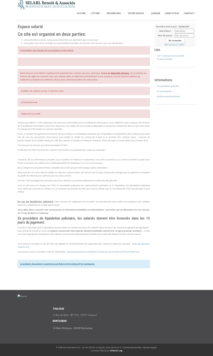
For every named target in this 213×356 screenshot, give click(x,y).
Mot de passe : (165, 35)
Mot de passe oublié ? (175, 44)
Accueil (81, 13)
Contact (189, 13)
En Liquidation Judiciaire (168, 86)
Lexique (155, 13)
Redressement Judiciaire (168, 96)
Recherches (114, 13)
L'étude (95, 13)
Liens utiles (172, 13)
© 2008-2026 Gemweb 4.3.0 (68, 347)
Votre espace (136, 13)
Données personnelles (132, 347)
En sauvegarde (164, 91)
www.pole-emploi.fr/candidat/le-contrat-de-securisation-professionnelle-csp (103, 251)
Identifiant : (165, 31)
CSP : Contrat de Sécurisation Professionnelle (170, 57)
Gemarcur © (116, 347)
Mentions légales (150, 347)
